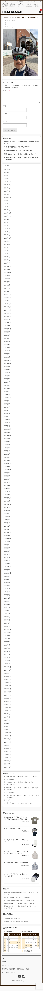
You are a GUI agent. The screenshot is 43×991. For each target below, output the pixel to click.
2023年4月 (7, 232)
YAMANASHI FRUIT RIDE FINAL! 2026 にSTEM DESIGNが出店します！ (21, 142)
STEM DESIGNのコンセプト (12, 918)
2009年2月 (7, 682)
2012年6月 (7, 582)
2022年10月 (7, 238)
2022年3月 (7, 257)
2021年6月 (7, 275)
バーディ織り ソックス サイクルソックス (16, 841)
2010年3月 (7, 654)
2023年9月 (7, 222)
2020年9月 (7, 294)
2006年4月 (7, 754)
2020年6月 (7, 304)
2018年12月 (7, 360)
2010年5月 (7, 648)
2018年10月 (7, 363)
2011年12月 (7, 598)
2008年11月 (7, 689)
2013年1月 (7, 563)
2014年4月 (7, 523)
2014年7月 (7, 513)
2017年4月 (7, 416)
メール (5, 113)
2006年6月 (7, 748)
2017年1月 (7, 426)
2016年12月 (7, 429)
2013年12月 (7, 532)
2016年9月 (7, 438)
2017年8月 (7, 404)
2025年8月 (7, 188)
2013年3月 (7, 557)
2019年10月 (7, 329)
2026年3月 (7, 178)
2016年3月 (7, 454)
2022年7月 (7, 244)
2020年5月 (7, 307)
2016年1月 (7, 460)
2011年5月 (7, 614)
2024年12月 (7, 194)
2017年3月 (7, 419)
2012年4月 (7, 585)
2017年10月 (7, 398)
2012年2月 (7, 592)
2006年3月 (7, 758)
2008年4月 (7, 701)
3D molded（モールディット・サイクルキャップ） (19, 150)
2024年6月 (7, 203)
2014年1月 (7, 529)
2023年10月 (7, 219)
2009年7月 (7, 673)
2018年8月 (7, 369)
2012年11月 (7, 570)
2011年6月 (7, 610)
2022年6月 (7, 247)
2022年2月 (7, 260)
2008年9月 (7, 695)
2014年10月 (7, 504)
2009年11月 (7, 667)
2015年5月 (7, 482)
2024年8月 (7, 200)
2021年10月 (7, 272)
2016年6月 (7, 444)
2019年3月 (7, 351)
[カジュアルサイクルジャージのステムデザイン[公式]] (12, 11)
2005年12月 (7, 767)
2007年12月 (7, 707)
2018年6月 (7, 376)
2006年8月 (7, 742)
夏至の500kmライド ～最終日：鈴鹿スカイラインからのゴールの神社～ (21, 158)
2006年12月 (7, 732)
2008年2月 (7, 704)
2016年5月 (7, 448)
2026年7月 (7, 169)
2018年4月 (7, 382)
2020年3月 (7, 313)
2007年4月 (7, 726)
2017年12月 (7, 391)
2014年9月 (7, 507)
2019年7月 (7, 338)
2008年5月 (7, 698)
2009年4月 (7, 679)
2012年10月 (7, 573)
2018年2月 (7, 385)
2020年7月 (7, 300)
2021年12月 (7, 266)
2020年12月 (7, 288)
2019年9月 (7, 332)
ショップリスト (7, 965)
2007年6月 (7, 720)
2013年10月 (7, 538)
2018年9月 (7, 366)
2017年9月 (7, 401)
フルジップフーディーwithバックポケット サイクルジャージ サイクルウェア (16, 852)
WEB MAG (5, 962)
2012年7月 (7, 579)
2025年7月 (7, 191)
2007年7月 (7, 717)
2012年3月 (7, 588)
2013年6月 (7, 548)
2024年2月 (7, 210)
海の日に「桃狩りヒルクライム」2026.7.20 (17, 147)
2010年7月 (7, 642)
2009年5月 (7, 676)
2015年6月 (7, 479)
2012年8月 (7, 576)
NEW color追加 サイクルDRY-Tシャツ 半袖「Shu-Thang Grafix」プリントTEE (15, 818)
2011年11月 (7, 601)
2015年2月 (7, 491)
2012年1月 (7, 595)
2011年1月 (7, 626)
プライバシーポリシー (9, 972)
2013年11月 (7, 535)
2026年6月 (7, 172)
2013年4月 (7, 554)
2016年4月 (7, 451)
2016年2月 (7, 457)
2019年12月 (7, 322)
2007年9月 (7, 714)
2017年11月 (7, 394)
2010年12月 (7, 629)
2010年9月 (7, 635)
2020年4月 (7, 310)
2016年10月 (7, 435)
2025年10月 (7, 185)
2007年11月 (7, 711)
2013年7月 (7, 545)
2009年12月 (7, 664)
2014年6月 (7, 516)
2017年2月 (7, 423)
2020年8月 (7, 297)
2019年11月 (7, 326)
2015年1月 (7, 495)
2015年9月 (7, 473)
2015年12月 (7, 463)
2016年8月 (7, 441)
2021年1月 (7, 285)
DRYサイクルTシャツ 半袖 (12, 828)
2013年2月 (7, 560)
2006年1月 (7, 764)
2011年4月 (7, 617)
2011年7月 (7, 607)
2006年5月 (7, 751)
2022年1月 (7, 263)
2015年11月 (7, 466)
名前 (4, 106)
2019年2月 (7, 354)
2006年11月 (7, 736)
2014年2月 (7, 526)
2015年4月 (7, 485)
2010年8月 (7, 639)
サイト (5, 121)
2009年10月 (7, 670)
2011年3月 (7, 620)
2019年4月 (7, 347)
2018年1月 (7, 388)
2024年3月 (7, 207)
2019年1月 (7, 357)
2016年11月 (7, 432)
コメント (6, 91)
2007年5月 (7, 723)
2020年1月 (7, 319)
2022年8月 (7, 241)
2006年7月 (7, 745)
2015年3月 (7, 488)
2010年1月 (7, 660)
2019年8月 (7, 335)
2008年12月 (7, 686)
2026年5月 (7, 175)
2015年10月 (7, 470)
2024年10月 (7, 197)
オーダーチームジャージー (12, 803)
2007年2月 (7, 729)
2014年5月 (7, 520)
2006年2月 (7, 761)
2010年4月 (7, 651)
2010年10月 (7, 632)
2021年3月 (7, 282)
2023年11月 (7, 216)
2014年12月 (7, 498)
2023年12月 (7, 213)
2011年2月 (7, 623)
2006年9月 (7, 739)
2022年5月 (7, 250)
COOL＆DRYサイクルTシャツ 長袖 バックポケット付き (15, 875)
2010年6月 (7, 645)
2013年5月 (7, 551)
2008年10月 (7, 692)
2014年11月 (7, 501)
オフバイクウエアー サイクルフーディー (16, 862)
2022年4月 (7, 254)
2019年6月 (7, 341)
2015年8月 (7, 476)
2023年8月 (7, 225)
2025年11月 (7, 182)
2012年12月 (7, 567)
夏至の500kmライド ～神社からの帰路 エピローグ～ (20, 154)
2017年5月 (7, 413)
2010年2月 (7, 657)
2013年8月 (7, 542)
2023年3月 (7, 235)
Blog (3, 958)
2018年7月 (7, 372)
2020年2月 (7, 316)
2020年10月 (7, 291)
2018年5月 (7, 379)
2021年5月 (7, 279)
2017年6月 (7, 410)
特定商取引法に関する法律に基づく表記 (16, 921)
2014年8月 (7, 510)
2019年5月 (7, 344)
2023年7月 (7, 228)
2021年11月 (7, 269)
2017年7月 (7, 407)
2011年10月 (7, 604)
